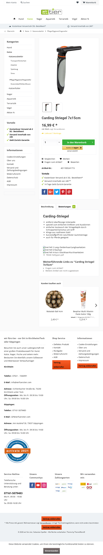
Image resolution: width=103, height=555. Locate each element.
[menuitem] (90, 2)
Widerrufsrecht (14, 174)
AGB (9, 181)
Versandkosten (45, 523)
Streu (12, 73)
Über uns (11, 160)
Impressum (12, 185)
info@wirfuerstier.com (21, 382)
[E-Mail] (69, 192)
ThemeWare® (79, 532)
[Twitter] (57, 192)
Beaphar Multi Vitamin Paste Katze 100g (83, 312)
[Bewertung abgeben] (69, 122)
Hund (9, 47)
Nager (9, 94)
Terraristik (11, 103)
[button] (72, 149)
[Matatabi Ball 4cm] (54, 299)
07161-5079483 (13, 493)
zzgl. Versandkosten (57, 129)
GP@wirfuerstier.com (20, 417)
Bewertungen (66, 206)
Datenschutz (12, 177)
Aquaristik (11, 98)
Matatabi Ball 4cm (55, 311)
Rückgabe (58, 351)
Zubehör (13, 65)
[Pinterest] (63, 192)
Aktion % (11, 112)
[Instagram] (44, 485)
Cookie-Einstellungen (16, 157)
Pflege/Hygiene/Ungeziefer (20, 80)
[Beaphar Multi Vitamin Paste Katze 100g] (83, 299)
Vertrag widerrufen (59, 364)
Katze (9, 52)
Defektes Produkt (61, 344)
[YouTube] (38, 485)
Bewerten (74, 162)
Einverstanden (51, 550)
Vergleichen (49, 159)
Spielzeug (14, 69)
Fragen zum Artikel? (53, 162)
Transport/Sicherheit (18, 61)
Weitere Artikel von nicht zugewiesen (62, 270)
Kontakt (10, 164)
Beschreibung (47, 206)
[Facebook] (44, 192)
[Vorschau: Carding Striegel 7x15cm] (47, 107)
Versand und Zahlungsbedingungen (17, 169)
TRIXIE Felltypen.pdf (55, 255)
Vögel (9, 108)
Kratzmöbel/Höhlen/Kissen (20, 84)
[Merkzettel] (77, 2)
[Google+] (51, 192)
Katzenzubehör (16, 56)
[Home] (14, 19)
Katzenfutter (14, 88)
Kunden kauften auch (51, 283)
